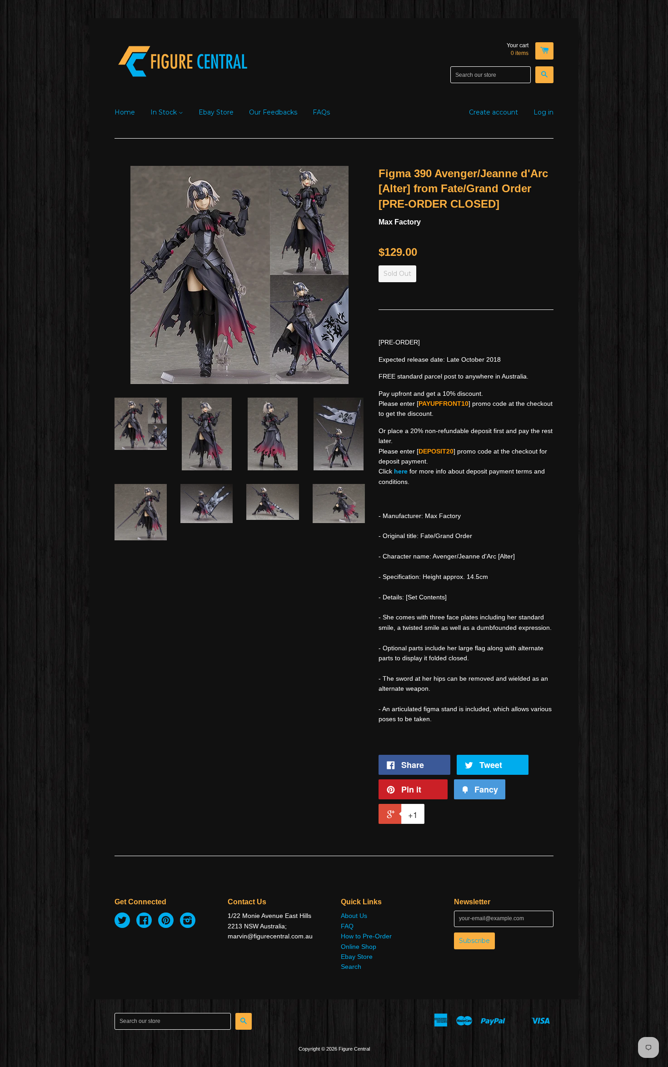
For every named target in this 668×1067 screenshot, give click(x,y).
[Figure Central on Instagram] (187, 921)
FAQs (321, 112)
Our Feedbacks (273, 112)
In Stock (164, 112)
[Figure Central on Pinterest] (166, 921)
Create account (493, 112)
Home (125, 112)
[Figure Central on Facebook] (144, 921)
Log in (543, 112)
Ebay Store (216, 112)
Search (351, 966)
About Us (354, 915)
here (401, 471)
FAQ (347, 926)
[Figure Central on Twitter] (122, 921)
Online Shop (358, 946)
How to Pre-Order (366, 936)
